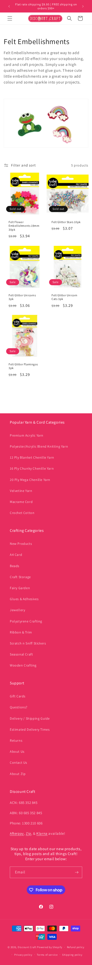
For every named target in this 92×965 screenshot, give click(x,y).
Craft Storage (20, 577)
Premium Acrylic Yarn (26, 435)
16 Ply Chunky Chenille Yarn (32, 468)
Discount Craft (27, 947)
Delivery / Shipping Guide (30, 718)
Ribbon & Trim (21, 632)
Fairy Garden (20, 588)
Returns (16, 740)
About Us (17, 751)
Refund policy (75, 947)
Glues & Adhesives (24, 599)
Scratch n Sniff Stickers (28, 643)
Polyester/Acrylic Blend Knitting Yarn (39, 446)
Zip (28, 833)
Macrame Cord (21, 502)
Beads (14, 566)
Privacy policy (23, 954)
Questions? (18, 707)
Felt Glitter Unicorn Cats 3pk (65, 297)
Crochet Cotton (22, 513)
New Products (21, 543)
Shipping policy (72, 954)
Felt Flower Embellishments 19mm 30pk (24, 225)
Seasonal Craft (21, 654)
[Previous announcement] (9, 6)
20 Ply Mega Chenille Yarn (30, 479)
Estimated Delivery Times (30, 729)
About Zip (18, 774)
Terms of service (47, 954)
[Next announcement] (83, 6)
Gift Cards (18, 696)
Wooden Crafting (23, 665)
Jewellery (17, 610)
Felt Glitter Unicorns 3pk (22, 297)
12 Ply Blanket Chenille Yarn (32, 457)
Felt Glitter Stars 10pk (66, 222)
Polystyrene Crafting (26, 621)
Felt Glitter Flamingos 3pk (23, 366)
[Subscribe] (76, 872)
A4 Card (16, 554)
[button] (9, 18)
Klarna (42, 833)
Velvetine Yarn (21, 490)
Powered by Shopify (49, 947)
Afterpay (17, 833)
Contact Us (18, 762)
